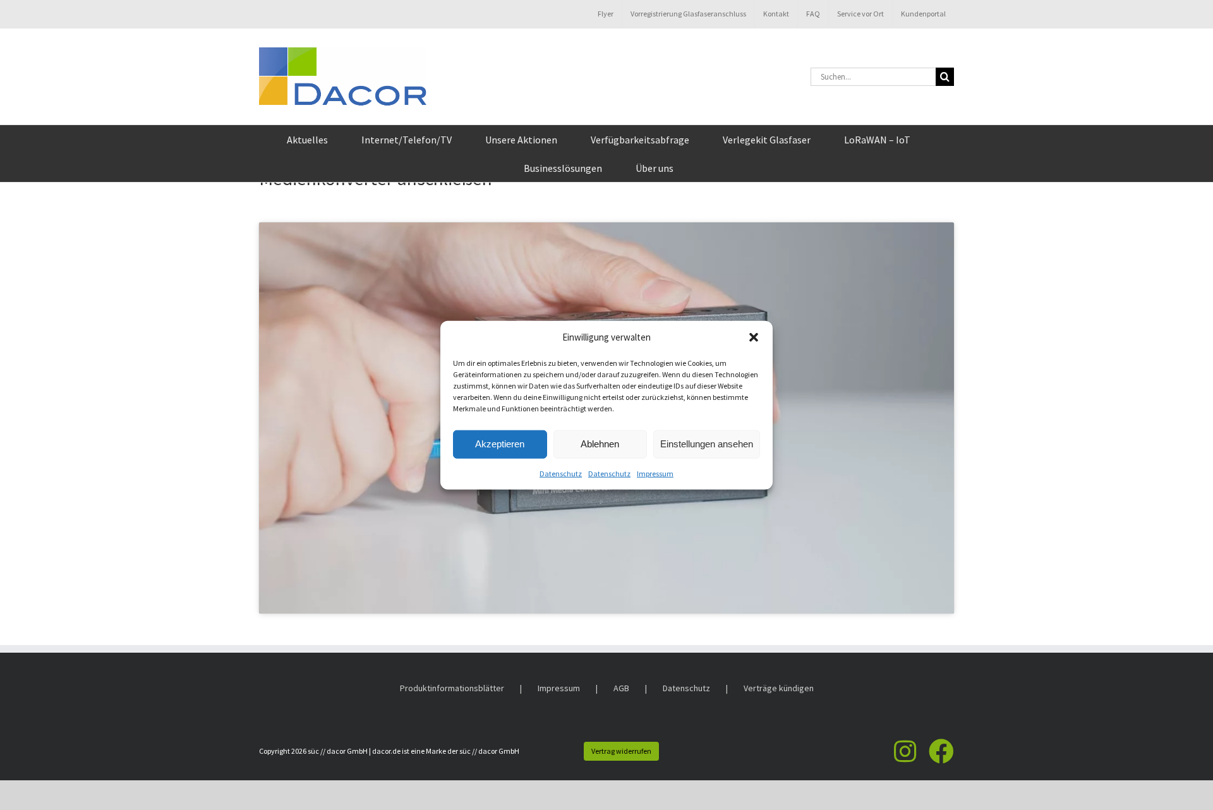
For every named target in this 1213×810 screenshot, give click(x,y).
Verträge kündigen (779, 688)
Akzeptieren (499, 443)
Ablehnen (600, 443)
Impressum (655, 473)
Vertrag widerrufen (621, 751)
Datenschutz (561, 473)
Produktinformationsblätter (452, 688)
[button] (753, 337)
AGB (621, 688)
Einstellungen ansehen (706, 443)
